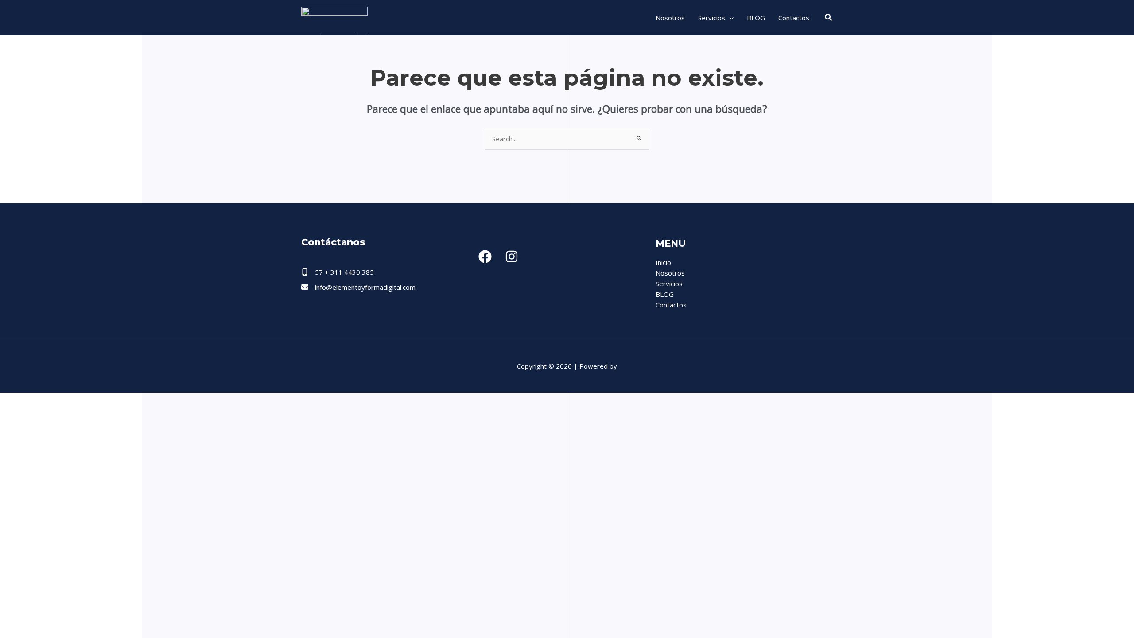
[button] (729, 17)
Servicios (711, 17)
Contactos (793, 17)
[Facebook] (485, 256)
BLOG (756, 17)
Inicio (663, 262)
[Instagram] (511, 256)
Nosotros (670, 17)
